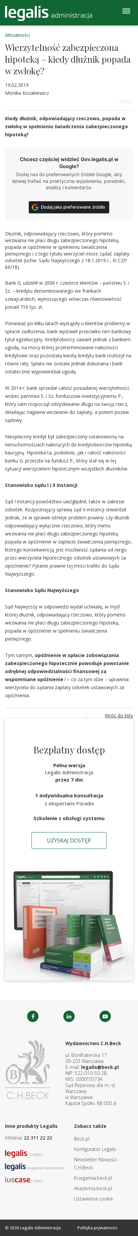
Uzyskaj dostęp (69, 840)
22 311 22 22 (38, 1138)
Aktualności (17, 35)
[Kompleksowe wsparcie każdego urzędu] (48, 13)
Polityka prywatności (97, 1228)
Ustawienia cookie (93, 1198)
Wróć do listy (119, 715)
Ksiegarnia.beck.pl (93, 1178)
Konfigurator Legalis (95, 1149)
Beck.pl (81, 1139)
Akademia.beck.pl (93, 1188)
